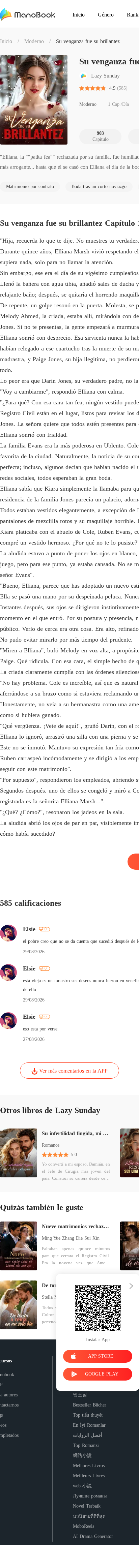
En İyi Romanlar (89, 1425)
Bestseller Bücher (89, 1405)
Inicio (6, 41)
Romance (50, 1145)
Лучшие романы (90, 1495)
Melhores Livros (89, 1465)
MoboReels (83, 1526)
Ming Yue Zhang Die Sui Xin (71, 1238)
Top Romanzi (86, 1445)
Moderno (34, 41)
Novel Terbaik (87, 1506)
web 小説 (82, 1485)
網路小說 (82, 1455)
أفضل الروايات (87, 1435)
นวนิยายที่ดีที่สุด (89, 1516)
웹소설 (80, 1394)
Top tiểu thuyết (88, 1415)
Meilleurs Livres (89, 1475)
